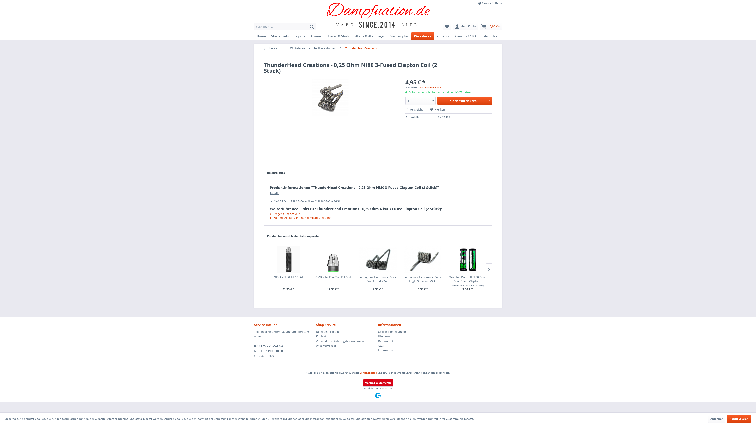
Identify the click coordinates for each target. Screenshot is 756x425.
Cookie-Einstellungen (392, 332)
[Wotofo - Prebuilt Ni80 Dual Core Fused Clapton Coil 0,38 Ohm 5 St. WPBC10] (467, 259)
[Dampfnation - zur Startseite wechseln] (379, 15)
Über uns (384, 336)
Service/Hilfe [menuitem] (490, 3)
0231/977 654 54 (269, 345)
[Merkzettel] (447, 26)
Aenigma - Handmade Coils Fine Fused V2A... (378, 279)
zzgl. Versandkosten (429, 87)
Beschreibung (276, 173)
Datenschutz (386, 341)
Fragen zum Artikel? (286, 214)
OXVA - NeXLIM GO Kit (288, 277)
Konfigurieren (739, 419)
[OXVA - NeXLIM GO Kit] (288, 259)
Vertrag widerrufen (378, 383)
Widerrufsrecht (326, 346)
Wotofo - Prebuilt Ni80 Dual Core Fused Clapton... (467, 279)
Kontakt (321, 336)
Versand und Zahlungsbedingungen (340, 341)
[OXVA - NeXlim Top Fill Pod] (333, 259)
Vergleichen (417, 109)
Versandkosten (368, 372)
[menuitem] (285, 26)
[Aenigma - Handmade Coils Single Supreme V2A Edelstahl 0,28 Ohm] (422, 259)
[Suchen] (312, 26)
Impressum (385, 350)
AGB (381, 346)
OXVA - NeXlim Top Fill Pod (333, 277)
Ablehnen (716, 419)
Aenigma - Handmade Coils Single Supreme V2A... (423, 279)
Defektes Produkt (327, 332)
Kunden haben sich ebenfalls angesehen (294, 236)
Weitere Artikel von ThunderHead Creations (302, 218)
